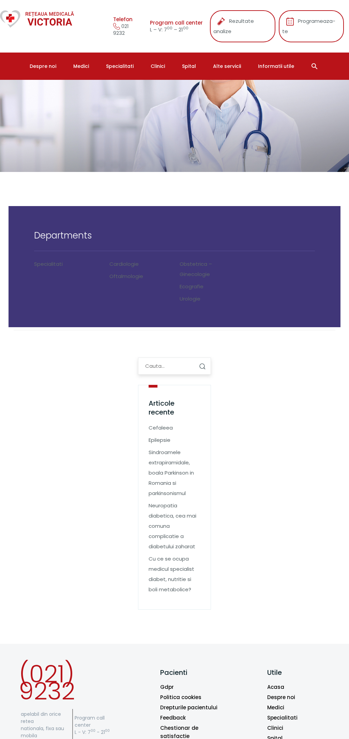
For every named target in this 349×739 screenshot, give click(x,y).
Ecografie (191, 286)
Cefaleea (161, 427)
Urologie (190, 298)
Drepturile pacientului (188, 707)
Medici (81, 66)
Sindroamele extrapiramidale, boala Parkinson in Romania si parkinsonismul (171, 473)
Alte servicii (227, 66)
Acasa (275, 687)
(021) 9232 (47, 682)
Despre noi (43, 66)
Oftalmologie (126, 276)
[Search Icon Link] (315, 66)
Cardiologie (124, 263)
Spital (189, 66)
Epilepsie (159, 440)
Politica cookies (180, 697)
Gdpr (167, 687)
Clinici (158, 66)
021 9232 (121, 30)
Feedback (173, 717)
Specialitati (120, 66)
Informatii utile (276, 66)
